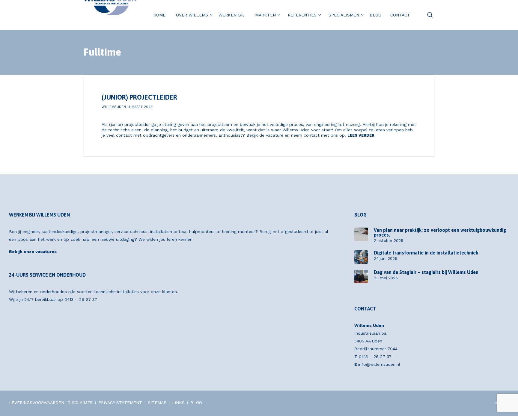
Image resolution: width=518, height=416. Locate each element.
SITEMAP (157, 402)
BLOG (196, 402)
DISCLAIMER (80, 402)
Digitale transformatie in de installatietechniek (426, 252)
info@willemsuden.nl (379, 364)
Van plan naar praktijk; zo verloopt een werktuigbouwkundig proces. (440, 232)
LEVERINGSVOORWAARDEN (36, 402)
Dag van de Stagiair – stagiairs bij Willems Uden (426, 272)
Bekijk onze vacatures (33, 251)
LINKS (178, 402)
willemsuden (114, 107)
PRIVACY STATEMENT (120, 402)
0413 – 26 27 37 (80, 299)
